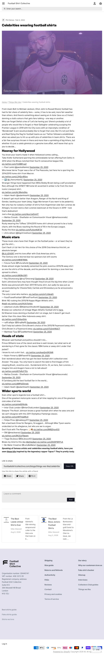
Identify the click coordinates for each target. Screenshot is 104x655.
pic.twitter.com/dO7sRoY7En (15, 371)
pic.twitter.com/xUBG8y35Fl (14, 275)
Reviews (48, 585)
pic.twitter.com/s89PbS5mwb (15, 384)
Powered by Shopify (61, 652)
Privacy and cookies (53, 594)
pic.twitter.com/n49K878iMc (15, 260)
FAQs (47, 580)
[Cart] (100, 3)
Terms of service (52, 599)
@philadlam (31, 442)
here (61, 310)
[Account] (94, 3)
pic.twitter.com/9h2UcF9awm (15, 436)
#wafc (4, 303)
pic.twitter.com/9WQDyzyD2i (46, 429)
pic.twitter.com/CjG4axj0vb (14, 319)
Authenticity (50, 575)
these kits (11, 451)
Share (8, 476)
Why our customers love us (90, 565)
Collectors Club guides (88, 585)
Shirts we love (8, 619)
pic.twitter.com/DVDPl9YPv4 (50, 442)
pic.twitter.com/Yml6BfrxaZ (14, 164)
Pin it (33, 476)
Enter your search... (14, 9)
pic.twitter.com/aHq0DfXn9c (15, 404)
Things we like (84, 589)
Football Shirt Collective (19, 3)
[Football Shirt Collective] (11, 563)
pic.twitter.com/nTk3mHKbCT (46, 329)
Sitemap (81, 575)
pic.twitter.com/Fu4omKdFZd (29, 230)
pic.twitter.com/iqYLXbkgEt (41, 294)
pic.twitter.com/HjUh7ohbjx (20, 303)
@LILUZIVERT (8, 253)
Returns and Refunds (54, 570)
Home (4, 102)
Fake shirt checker (86, 570)
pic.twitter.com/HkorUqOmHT (25, 214)
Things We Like (14, 102)
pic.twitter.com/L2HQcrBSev (15, 176)
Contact (48, 589)
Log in (4, 644)
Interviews (82, 580)
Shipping (48, 560)
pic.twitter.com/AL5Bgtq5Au (15, 192)
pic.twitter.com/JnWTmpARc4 (15, 417)
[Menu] (4, 3)
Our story (82, 560)
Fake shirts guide (9, 614)
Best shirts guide (9, 610)
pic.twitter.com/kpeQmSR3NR (39, 352)
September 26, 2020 (44, 278)
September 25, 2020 (39, 167)
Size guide (49, 565)
